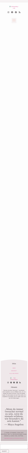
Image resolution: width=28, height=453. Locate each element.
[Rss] (20, 12)
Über (14, 368)
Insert (4, 451)
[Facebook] (12, 12)
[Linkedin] (17, 382)
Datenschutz (19, 438)
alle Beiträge (14, 373)
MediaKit (14, 370)
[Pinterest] (16, 12)
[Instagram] (8, 12)
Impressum (8, 438)
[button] (14, 20)
